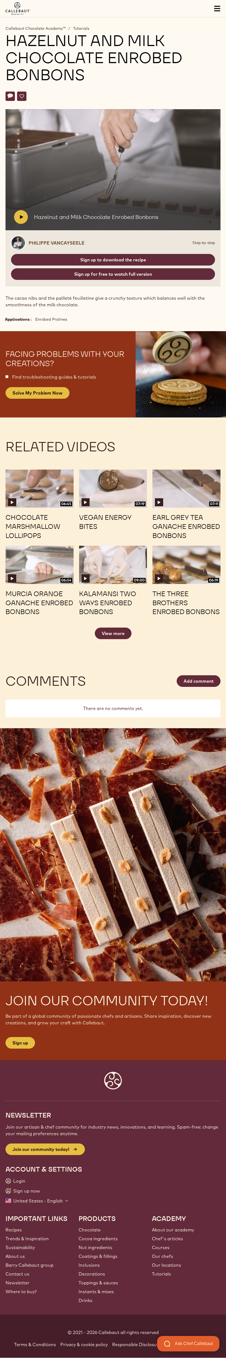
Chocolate (90, 1230)
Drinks (85, 1300)
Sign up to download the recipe (113, 260)
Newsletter (17, 1282)
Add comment (199, 681)
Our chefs (162, 1256)
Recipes (14, 1230)
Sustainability (20, 1247)
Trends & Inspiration (27, 1238)
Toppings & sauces (98, 1282)
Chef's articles (167, 1238)
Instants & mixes (96, 1291)
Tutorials (81, 28)
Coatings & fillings (98, 1256)
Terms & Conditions (35, 1344)
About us (15, 1256)
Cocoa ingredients (98, 1238)
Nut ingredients (95, 1247)
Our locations (166, 1265)
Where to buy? (21, 1291)
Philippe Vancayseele (57, 243)
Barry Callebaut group (29, 1265)
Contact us (17, 1274)
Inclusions (89, 1265)
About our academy (173, 1230)
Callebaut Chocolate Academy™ (36, 28)
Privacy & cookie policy (84, 1344)
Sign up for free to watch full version (113, 274)
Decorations (92, 1274)
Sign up (20, 1043)
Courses (161, 1247)
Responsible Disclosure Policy (143, 1344)
